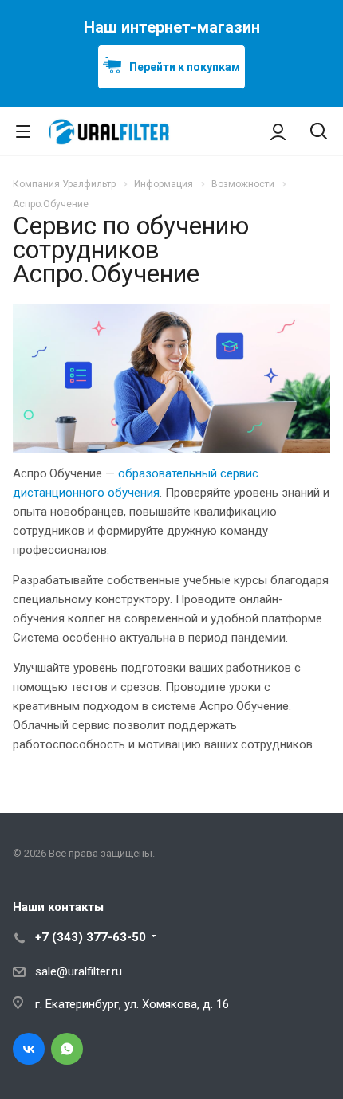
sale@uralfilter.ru (78, 971)
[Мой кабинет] (278, 131)
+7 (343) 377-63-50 (90, 937)
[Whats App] (67, 1049)
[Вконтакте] (29, 1049)
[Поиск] (318, 132)
